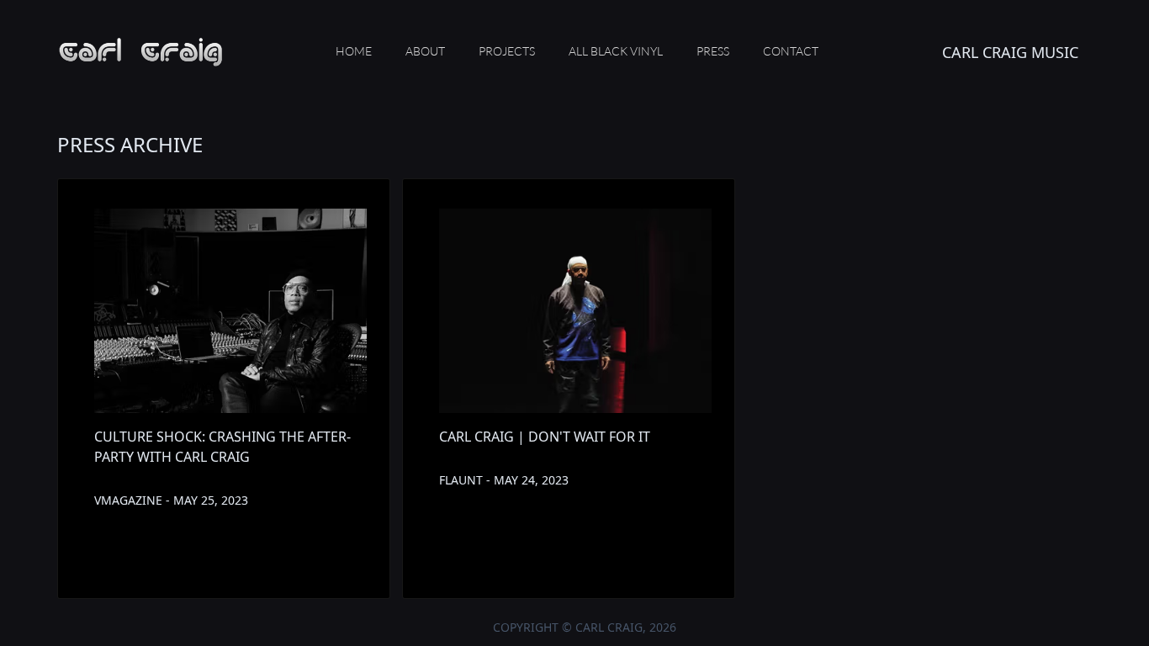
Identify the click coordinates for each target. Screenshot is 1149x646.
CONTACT (790, 51)
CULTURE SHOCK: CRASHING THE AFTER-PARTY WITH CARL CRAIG (222, 446)
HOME (354, 51)
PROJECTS (507, 51)
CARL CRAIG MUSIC (1010, 52)
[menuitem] (354, 52)
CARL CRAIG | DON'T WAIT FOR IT (544, 436)
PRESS (712, 51)
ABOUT (425, 51)
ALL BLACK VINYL (616, 51)
